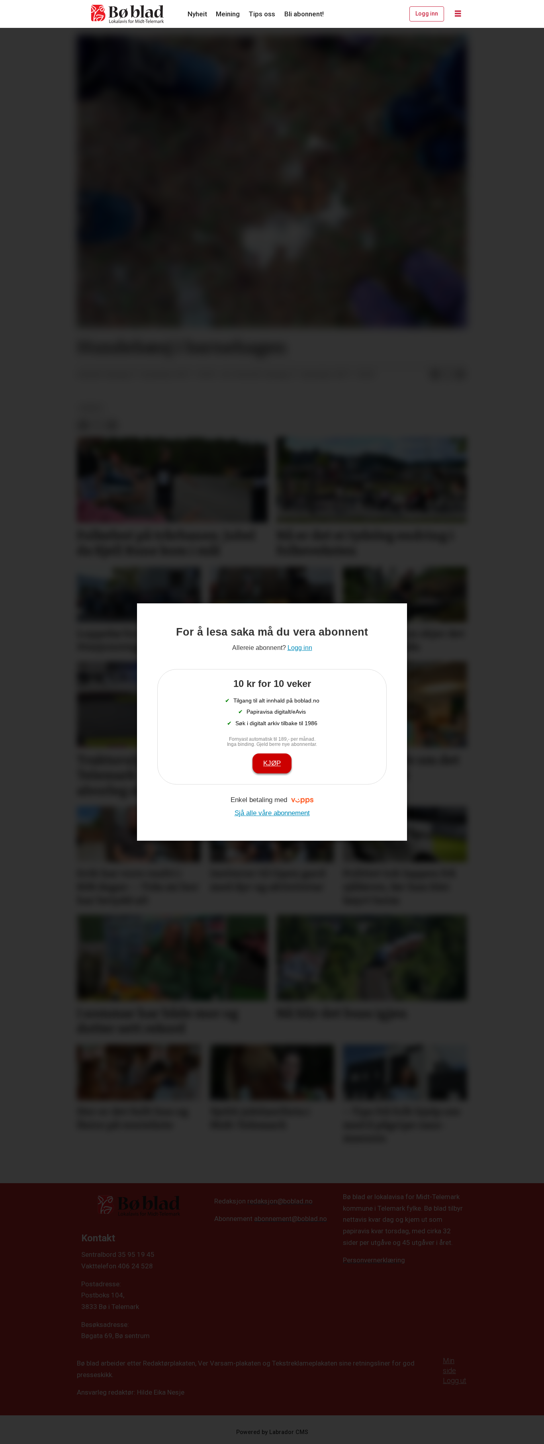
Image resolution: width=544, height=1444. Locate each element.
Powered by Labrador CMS (272, 1432)
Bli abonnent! (304, 14)
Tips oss (262, 14)
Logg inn (426, 13)
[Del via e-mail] (460, 375)
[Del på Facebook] (435, 375)
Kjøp (272, 763)
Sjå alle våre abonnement (272, 813)
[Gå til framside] (128, 14)
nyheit (91, 408)
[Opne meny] (458, 14)
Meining (228, 14)
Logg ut (454, 1380)
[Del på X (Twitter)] (448, 375)
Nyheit (197, 14)
